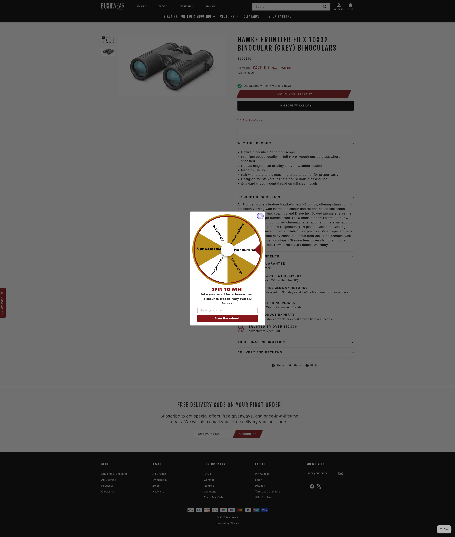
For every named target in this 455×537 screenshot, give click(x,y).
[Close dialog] (260, 216)
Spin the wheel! (227, 318)
